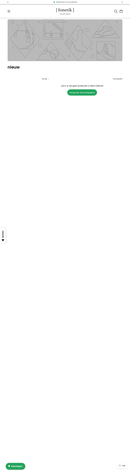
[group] (65, 2)
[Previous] (8, 2)
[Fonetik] (65, 11)
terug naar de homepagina (82, 92)
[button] (115, 11)
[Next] (122, 2)
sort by (44, 79)
